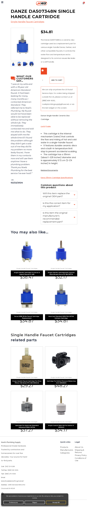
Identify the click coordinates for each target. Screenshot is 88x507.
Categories (65, 453)
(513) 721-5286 (10, 466)
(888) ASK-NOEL (48, 100)
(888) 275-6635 (10, 474)
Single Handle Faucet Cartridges (27, 21)
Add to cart (56, 80)
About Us (79, 447)
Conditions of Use (80, 459)
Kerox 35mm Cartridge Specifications (57, 177)
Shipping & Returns (79, 451)
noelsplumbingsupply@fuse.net (55, 104)
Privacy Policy (81, 455)
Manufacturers (66, 450)
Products (64, 447)
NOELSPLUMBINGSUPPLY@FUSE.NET (12, 481)
